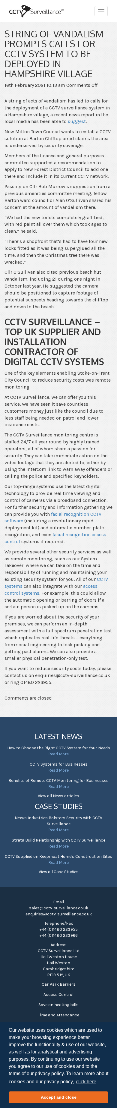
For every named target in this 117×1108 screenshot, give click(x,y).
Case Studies (58, 806)
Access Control (59, 994)
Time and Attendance (58, 1015)
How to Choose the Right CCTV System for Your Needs (58, 748)
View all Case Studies (59, 871)
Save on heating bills (58, 1004)
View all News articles (58, 795)
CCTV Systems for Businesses (59, 764)
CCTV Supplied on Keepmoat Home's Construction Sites (58, 856)
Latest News (58, 736)
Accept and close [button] (58, 1097)
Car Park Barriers (59, 984)
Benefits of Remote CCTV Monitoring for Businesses (58, 780)
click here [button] (86, 1081)
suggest (77, 121)
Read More (58, 754)
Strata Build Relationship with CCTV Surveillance (58, 840)
